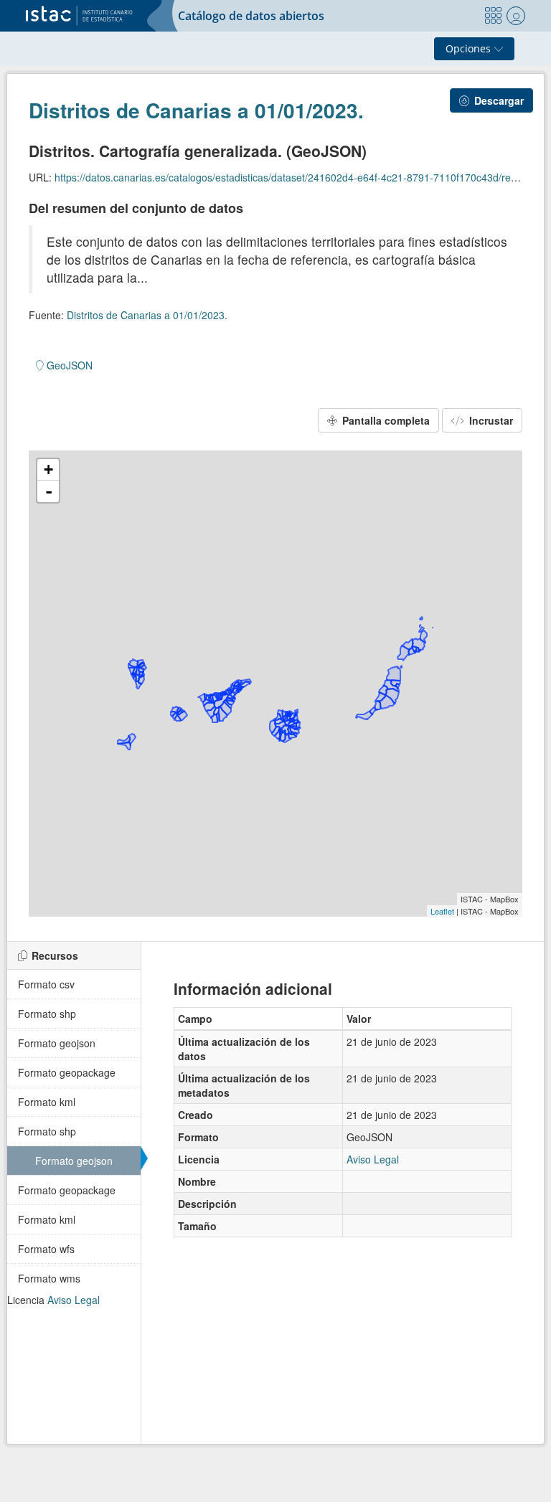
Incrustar (489, 420)
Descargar (497, 100)
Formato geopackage (67, 1072)
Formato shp (47, 1013)
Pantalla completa (384, 420)
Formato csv (46, 984)
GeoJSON (68, 365)
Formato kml (46, 1102)
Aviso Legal (73, 1300)
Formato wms (49, 1278)
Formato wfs (46, 1249)
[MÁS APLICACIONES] (493, 15)
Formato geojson (56, 1043)
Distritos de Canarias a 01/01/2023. (196, 110)
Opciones (470, 48)
